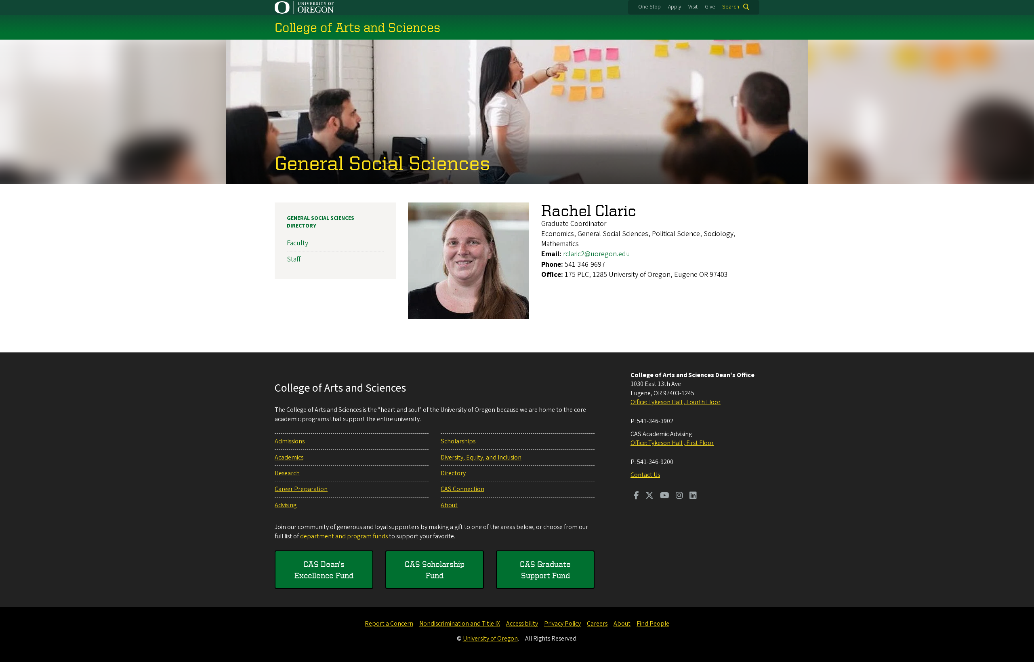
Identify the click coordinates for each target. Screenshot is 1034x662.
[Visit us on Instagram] (679, 496)
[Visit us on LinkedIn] (693, 496)
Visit (693, 7)
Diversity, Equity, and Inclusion (481, 457)
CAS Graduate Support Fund (545, 569)
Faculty (297, 243)
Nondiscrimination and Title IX (459, 623)
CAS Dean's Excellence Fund (323, 569)
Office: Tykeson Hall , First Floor (672, 443)
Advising (285, 505)
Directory (453, 473)
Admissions (290, 441)
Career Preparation (301, 489)
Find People (653, 623)
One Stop (649, 7)
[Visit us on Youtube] (665, 496)
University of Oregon (490, 638)
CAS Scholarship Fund (434, 569)
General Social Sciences (382, 162)
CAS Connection (462, 489)
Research (287, 473)
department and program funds (344, 536)
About (449, 505)
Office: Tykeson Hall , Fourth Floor (675, 402)
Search (730, 7)
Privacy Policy (562, 623)
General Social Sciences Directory (320, 222)
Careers (597, 623)
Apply (674, 7)
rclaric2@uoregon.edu (596, 254)
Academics (289, 457)
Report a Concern (389, 623)
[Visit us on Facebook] (636, 496)
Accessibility (522, 623)
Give (710, 7)
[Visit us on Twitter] (649, 496)
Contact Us (645, 474)
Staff (294, 259)
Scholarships (458, 441)
